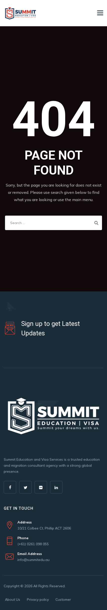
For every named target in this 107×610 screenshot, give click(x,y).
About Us (12, 599)
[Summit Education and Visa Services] (20, 13)
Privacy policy (38, 599)
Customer (63, 599)
